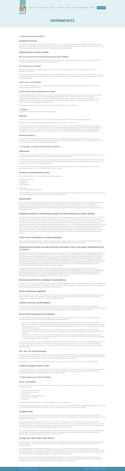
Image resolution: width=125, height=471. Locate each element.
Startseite (86, 469)
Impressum (103, 469)
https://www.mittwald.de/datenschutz (66, 123)
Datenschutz (95, 469)
